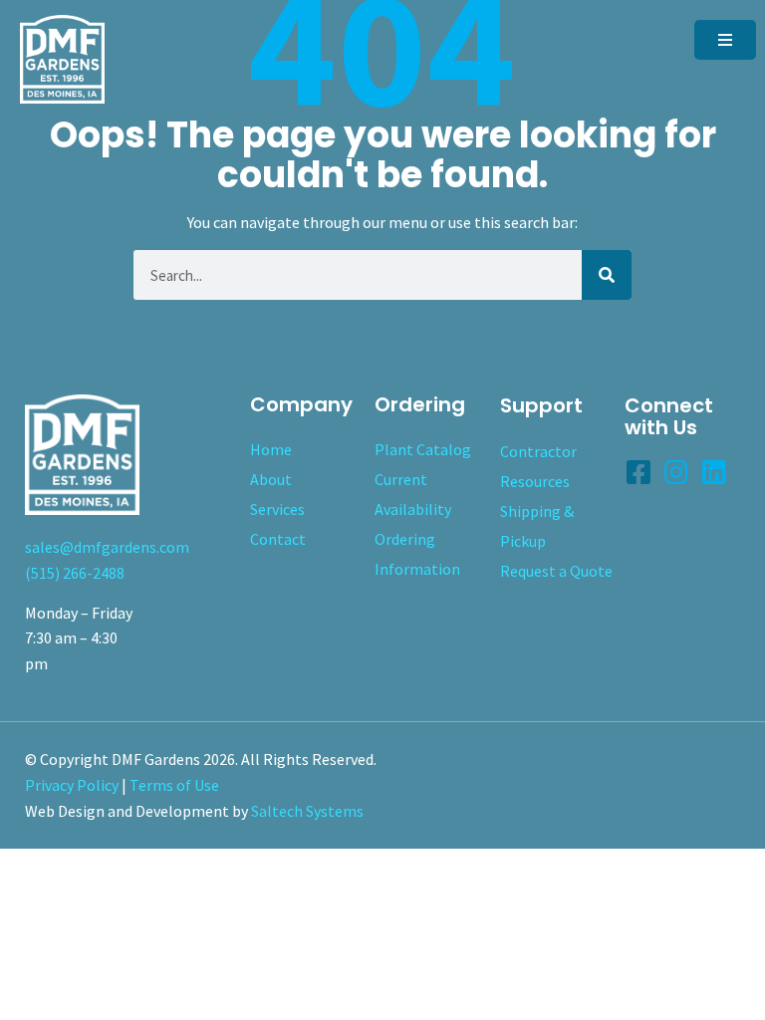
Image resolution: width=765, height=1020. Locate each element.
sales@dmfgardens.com (107, 547)
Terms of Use (174, 785)
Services (277, 509)
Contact (278, 539)
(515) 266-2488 (75, 573)
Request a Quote (556, 571)
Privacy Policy (72, 785)
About (271, 479)
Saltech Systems (307, 811)
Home (271, 449)
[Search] (607, 275)
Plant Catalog (423, 449)
